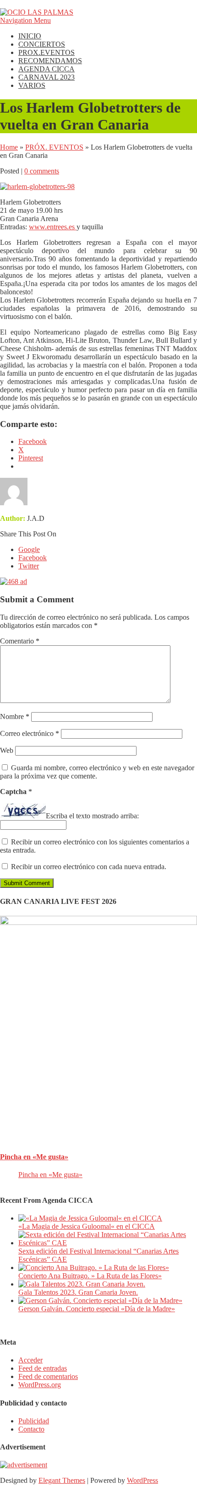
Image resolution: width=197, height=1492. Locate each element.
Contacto (31, 1429)
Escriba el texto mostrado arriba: (92, 816)
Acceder (30, 1360)
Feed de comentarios (48, 1376)
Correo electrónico (29, 733)
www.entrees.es (53, 227)
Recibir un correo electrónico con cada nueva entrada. (88, 866)
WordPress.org (39, 1385)
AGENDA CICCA (46, 69)
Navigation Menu (25, 20)
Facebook (32, 558)
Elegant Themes (61, 1480)
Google (29, 549)
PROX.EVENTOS (46, 52)
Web (6, 750)
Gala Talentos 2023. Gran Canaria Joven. (78, 1292)
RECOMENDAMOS (50, 61)
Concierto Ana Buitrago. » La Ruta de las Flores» (90, 1276)
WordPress (142, 1480)
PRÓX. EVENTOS (54, 147)
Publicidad (33, 1421)
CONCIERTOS (41, 44)
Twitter (28, 566)
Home (9, 147)
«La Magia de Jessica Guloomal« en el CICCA (86, 1226)
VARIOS (31, 85)
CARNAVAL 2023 (46, 77)
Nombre (14, 716)
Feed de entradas (42, 1368)
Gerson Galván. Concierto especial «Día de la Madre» (96, 1309)
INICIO (29, 36)
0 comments (41, 171)
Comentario (19, 641)
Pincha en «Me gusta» (34, 1157)
